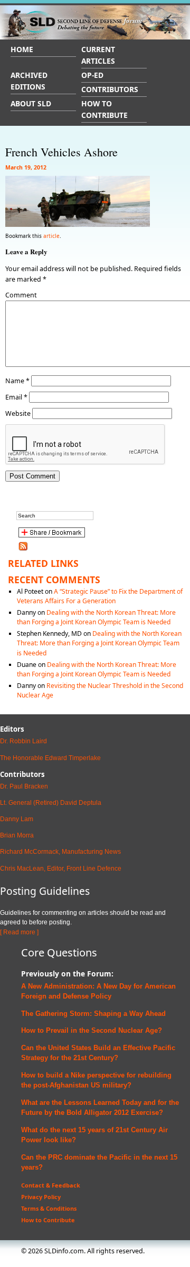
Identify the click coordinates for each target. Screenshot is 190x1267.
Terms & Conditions (49, 1208)
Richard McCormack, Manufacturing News (60, 851)
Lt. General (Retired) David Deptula (50, 802)
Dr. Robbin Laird (23, 741)
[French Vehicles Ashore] (77, 221)
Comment (21, 295)
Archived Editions (29, 81)
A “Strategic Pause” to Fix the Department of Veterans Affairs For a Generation (100, 596)
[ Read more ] (19, 932)
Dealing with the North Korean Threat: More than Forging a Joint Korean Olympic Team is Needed (96, 617)
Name (17, 380)
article (51, 236)
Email (16, 397)
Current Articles (98, 55)
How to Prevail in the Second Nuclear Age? (91, 1030)
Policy (100, 996)
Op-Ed (92, 75)
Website (18, 413)
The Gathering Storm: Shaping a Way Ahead (93, 1013)
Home (22, 49)
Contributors (109, 89)
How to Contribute (104, 109)
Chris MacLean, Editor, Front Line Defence (60, 868)
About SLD (31, 103)
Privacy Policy (41, 1197)
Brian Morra (17, 835)
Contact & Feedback (50, 1185)
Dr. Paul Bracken (24, 786)
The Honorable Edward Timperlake (50, 758)
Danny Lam (16, 819)
